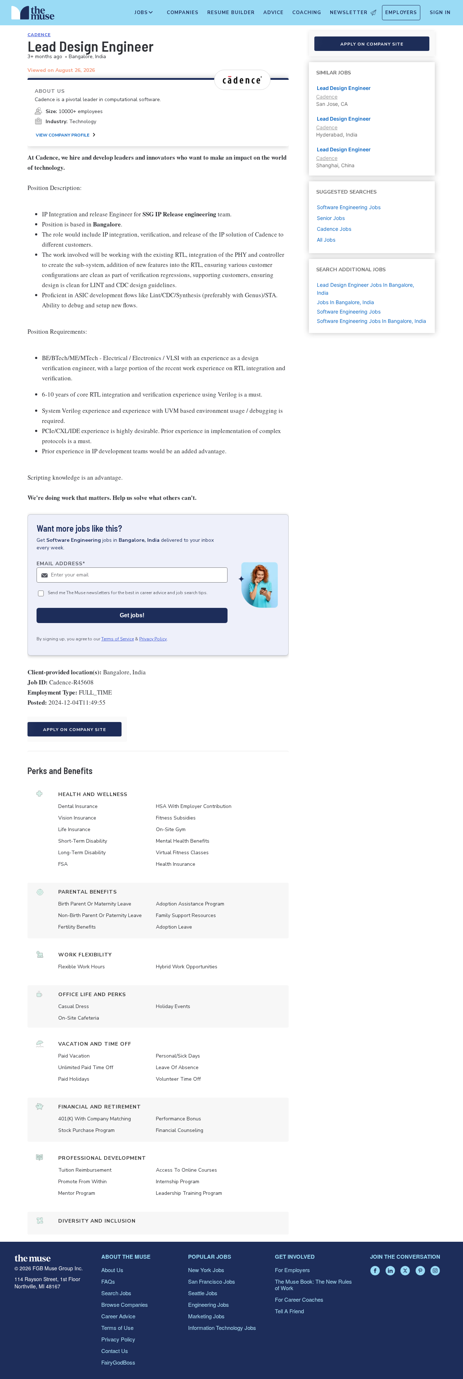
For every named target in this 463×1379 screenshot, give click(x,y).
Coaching (306, 12)
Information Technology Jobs (222, 1327)
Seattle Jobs (202, 1293)
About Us (112, 1270)
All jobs (326, 240)
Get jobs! (132, 615)
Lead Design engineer (344, 149)
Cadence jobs (334, 229)
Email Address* (61, 563)
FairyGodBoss (118, 1362)
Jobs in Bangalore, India (345, 302)
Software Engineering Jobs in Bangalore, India (371, 321)
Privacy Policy (153, 639)
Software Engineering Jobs (349, 311)
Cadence (39, 35)
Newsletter (349, 12)
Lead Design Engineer (344, 88)
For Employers (292, 1270)
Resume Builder (231, 12)
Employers (401, 12)
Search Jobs (116, 1293)
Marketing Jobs (206, 1316)
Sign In (440, 12)
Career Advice (118, 1316)
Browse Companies (124, 1304)
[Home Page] (33, 14)
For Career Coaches (299, 1299)
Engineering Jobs (208, 1304)
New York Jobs (206, 1270)
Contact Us (114, 1350)
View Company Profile (62, 135)
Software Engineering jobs (349, 207)
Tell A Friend (289, 1311)
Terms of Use (117, 1327)
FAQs (108, 1281)
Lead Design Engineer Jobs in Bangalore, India (365, 289)
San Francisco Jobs (211, 1281)
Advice (273, 12)
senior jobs (331, 218)
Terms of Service (117, 639)
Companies (183, 12)
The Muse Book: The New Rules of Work (313, 1285)
